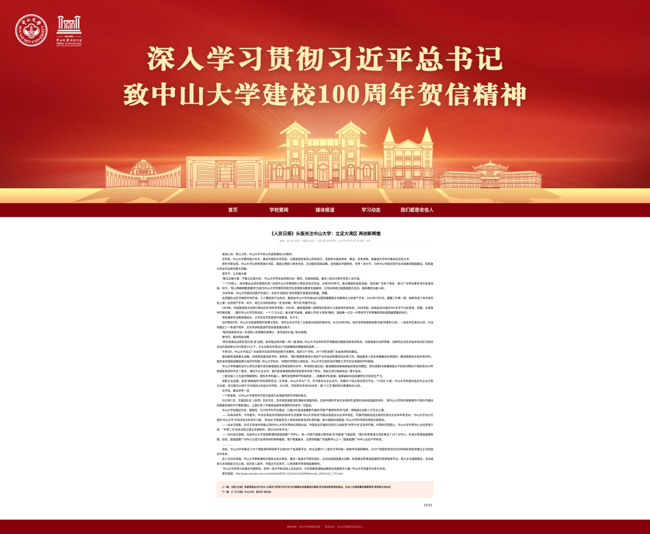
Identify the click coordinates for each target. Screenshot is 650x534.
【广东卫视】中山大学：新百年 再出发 (246, 491)
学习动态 (371, 210)
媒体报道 (325, 210)
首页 (233, 210)
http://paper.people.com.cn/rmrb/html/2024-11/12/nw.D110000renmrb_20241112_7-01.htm (289, 473)
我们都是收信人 (417, 210)
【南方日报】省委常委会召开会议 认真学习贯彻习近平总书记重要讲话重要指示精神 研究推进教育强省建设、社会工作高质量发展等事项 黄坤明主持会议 (306, 487)
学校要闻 (278, 210)
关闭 (428, 505)
